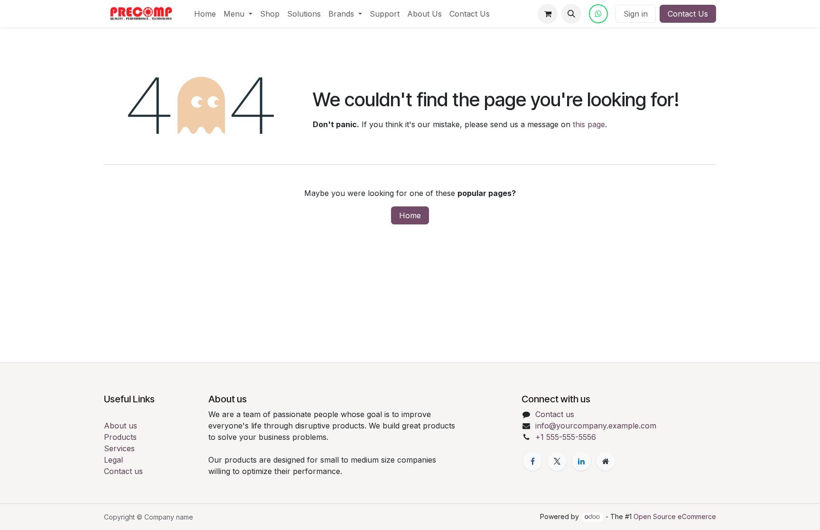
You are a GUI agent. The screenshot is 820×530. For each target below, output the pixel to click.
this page (589, 124)
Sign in (636, 14)
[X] (557, 461)
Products (120, 437)
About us (120, 425)
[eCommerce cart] (548, 14)
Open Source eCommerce (675, 516)
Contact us (123, 471)
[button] (571, 14)
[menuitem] (205, 13)
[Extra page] (605, 461)
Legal (113, 460)
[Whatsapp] (598, 13)
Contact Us (688, 14)
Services (119, 448)
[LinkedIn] (581, 461)
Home (410, 215)
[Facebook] (532, 461)
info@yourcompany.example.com (595, 425)
